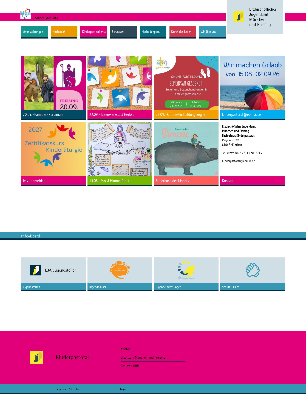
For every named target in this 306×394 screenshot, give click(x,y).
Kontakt (228, 180)
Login (123, 389)
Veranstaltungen (33, 32)
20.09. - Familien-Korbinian (43, 114)
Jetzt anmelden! (35, 180)
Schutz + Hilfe (130, 365)
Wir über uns (208, 32)
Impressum (61, 389)
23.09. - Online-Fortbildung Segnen (181, 114)
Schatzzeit (118, 32)
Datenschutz (74, 389)
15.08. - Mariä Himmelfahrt (109, 180)
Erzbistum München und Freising (143, 357)
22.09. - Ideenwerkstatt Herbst (111, 114)
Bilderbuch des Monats (172, 180)
